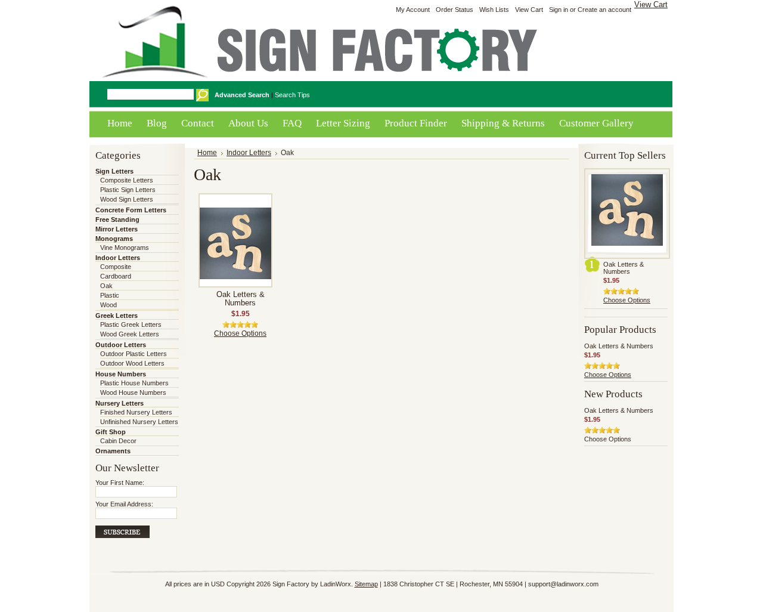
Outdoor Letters (120, 344)
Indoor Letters (117, 257)
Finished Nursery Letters (136, 412)
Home (207, 152)
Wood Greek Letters (129, 334)
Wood (108, 304)
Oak (106, 285)
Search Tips (292, 94)
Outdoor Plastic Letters (133, 353)
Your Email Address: (124, 504)
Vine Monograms (124, 247)
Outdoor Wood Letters (132, 363)
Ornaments (113, 451)
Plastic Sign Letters (128, 189)
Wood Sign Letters (126, 199)
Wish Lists (494, 9)
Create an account (604, 9)
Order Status (454, 9)
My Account (413, 9)
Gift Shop (110, 431)
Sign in (558, 9)
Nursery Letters (119, 403)
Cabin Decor (118, 440)
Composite (115, 266)
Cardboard (115, 276)
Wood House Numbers (133, 392)
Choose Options (240, 333)
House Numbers (120, 374)
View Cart (651, 4)
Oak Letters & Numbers (240, 298)
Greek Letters (116, 315)
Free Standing (117, 219)
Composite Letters (126, 180)
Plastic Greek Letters (131, 324)
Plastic (109, 295)
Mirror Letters (116, 229)
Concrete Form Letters (130, 210)
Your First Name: (119, 482)
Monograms (114, 238)
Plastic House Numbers (134, 383)
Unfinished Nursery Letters (139, 421)
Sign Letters (114, 171)
